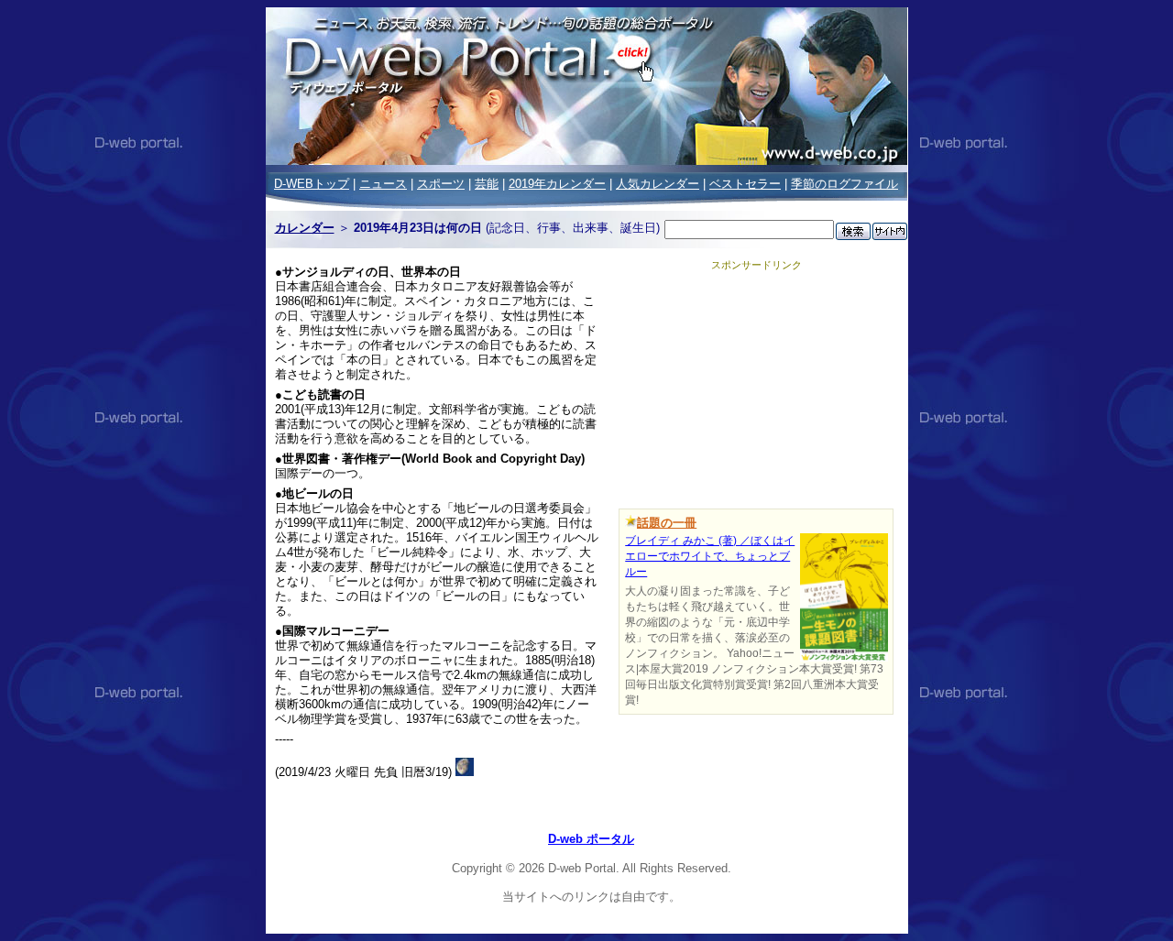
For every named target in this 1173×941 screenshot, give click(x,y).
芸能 (487, 184)
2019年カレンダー (557, 184)
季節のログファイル (844, 184)
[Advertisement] (756, 386)
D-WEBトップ (311, 184)
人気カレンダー (657, 184)
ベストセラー (745, 184)
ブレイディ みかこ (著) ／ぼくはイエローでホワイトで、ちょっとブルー (710, 556)
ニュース (383, 184)
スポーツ (441, 184)
